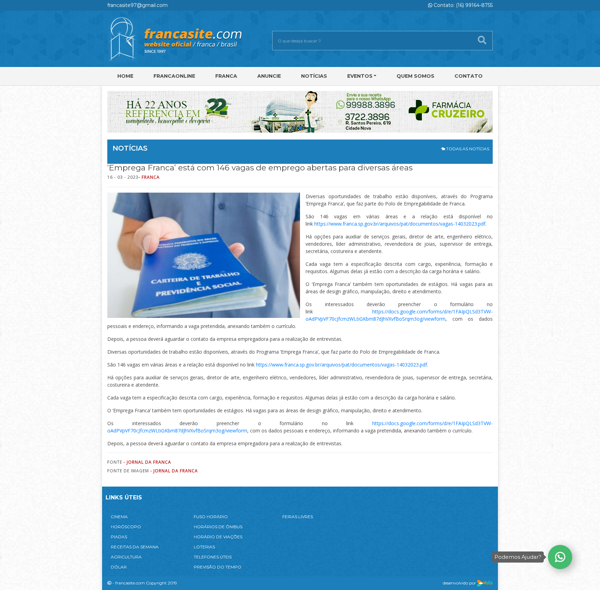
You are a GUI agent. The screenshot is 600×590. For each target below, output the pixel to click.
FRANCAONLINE (174, 76)
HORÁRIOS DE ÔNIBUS (218, 526)
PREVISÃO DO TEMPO (217, 567)
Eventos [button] (360, 76)
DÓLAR (119, 567)
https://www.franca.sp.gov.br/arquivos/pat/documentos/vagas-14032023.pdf (399, 223)
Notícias (314, 76)
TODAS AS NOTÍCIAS (467, 148)
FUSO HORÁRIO (211, 516)
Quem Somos (415, 76)
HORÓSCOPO (126, 526)
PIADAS (119, 536)
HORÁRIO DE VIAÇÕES (218, 536)
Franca (226, 76)
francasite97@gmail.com (137, 5)
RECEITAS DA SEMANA (135, 546)
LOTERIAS (204, 546)
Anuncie (269, 76)
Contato (469, 76)
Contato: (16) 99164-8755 (462, 5)
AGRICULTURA (126, 556)
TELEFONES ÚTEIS (213, 556)
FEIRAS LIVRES (297, 516)
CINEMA (119, 516)
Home (125, 76)
